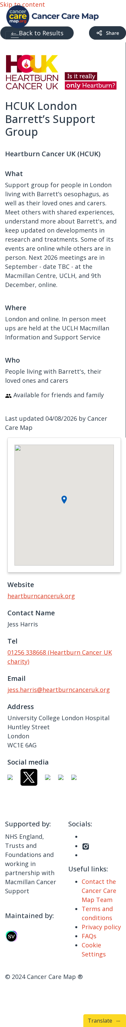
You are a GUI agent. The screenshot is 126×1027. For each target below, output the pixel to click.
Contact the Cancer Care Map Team (99, 890)
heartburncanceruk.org (41, 596)
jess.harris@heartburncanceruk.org (58, 690)
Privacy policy (101, 927)
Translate (101, 1020)
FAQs (89, 936)
